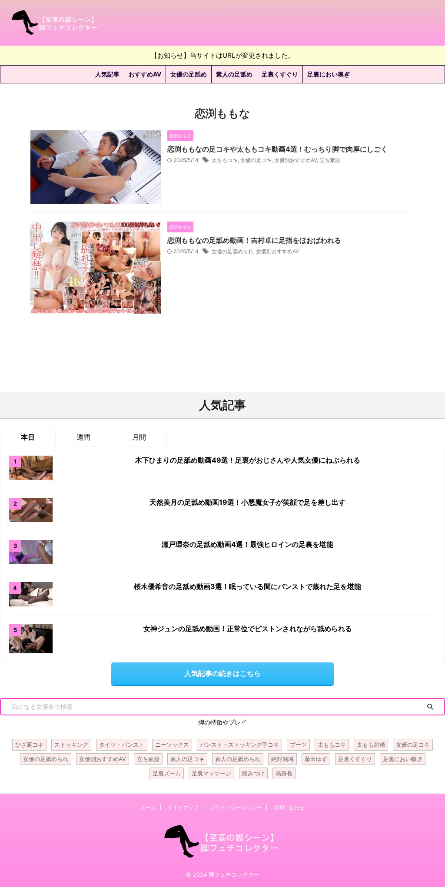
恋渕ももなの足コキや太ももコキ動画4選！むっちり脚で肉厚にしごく (277, 149)
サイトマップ (183, 807)
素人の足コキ (187, 758)
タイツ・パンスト (121, 744)
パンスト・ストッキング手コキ (239, 744)
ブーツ (298, 744)
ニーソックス (172, 744)
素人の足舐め (234, 74)
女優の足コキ (256, 160)
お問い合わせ (289, 807)
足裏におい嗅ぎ (328, 74)
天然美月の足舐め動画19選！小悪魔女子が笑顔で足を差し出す (247, 502)
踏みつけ (253, 773)
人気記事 (107, 74)
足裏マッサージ (211, 773)
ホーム (148, 807)
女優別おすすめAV (295, 160)
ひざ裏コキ (29, 744)
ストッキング (71, 744)
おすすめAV (145, 74)
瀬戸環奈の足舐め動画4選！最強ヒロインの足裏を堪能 (247, 544)
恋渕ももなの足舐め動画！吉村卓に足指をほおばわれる (254, 240)
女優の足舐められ (232, 251)
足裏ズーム (167, 773)
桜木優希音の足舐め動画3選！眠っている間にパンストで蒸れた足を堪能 (247, 586)
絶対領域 (282, 758)
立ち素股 (329, 160)
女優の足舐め (188, 74)
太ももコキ (225, 160)
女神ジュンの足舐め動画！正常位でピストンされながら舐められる (247, 628)
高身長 (284, 773)
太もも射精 (371, 744)
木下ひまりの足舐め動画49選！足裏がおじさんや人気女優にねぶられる (247, 460)
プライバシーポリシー (236, 807)
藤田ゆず (316, 758)
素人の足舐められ (237, 758)
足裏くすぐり (280, 74)
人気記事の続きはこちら (222, 673)
